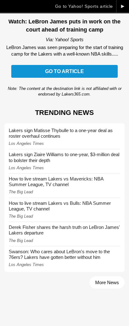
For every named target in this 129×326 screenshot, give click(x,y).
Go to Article (64, 71)
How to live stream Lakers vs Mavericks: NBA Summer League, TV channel (56, 181)
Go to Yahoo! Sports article (84, 6)
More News (107, 282)
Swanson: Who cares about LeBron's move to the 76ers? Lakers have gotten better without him (59, 254)
